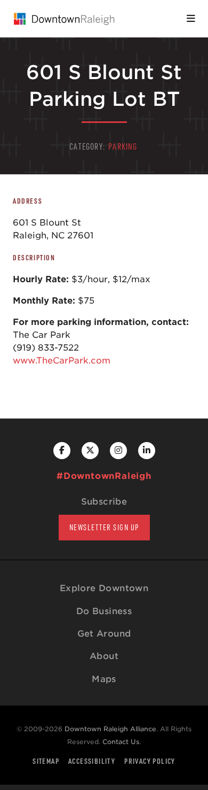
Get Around (104, 634)
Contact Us (120, 742)
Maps (104, 679)
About (104, 656)
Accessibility (91, 760)
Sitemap (46, 760)
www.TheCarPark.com (61, 360)
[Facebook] (61, 450)
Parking (122, 146)
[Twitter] (90, 450)
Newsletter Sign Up (104, 527)
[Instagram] (118, 450)
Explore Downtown (104, 588)
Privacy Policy (149, 760)
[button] (191, 18)
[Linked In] (146, 450)
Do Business (104, 611)
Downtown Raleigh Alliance (110, 729)
